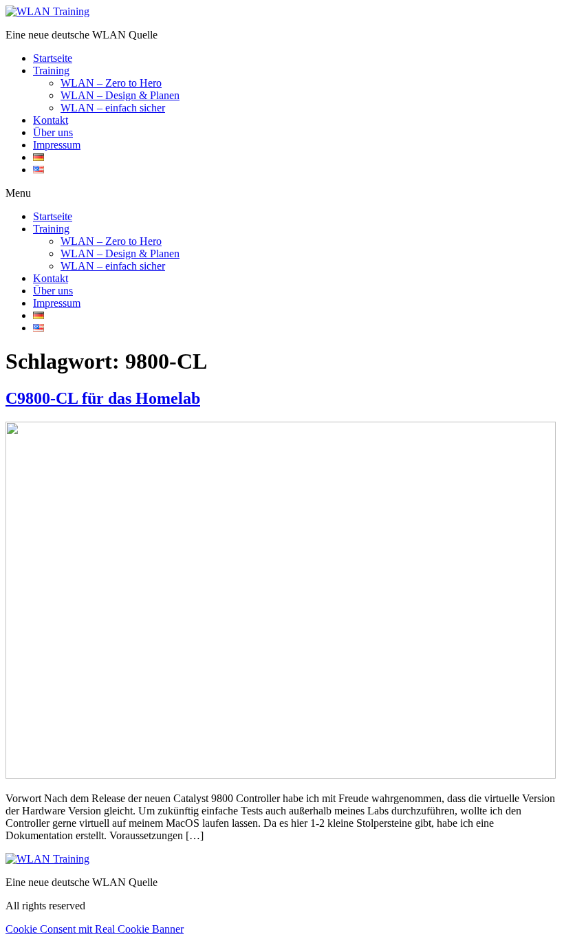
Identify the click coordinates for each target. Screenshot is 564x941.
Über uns (53, 132)
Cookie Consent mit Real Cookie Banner (95, 929)
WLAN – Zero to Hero (111, 83)
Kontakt (50, 120)
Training (51, 70)
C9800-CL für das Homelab (103, 398)
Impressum (56, 145)
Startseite (52, 58)
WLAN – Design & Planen (120, 95)
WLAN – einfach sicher (113, 107)
